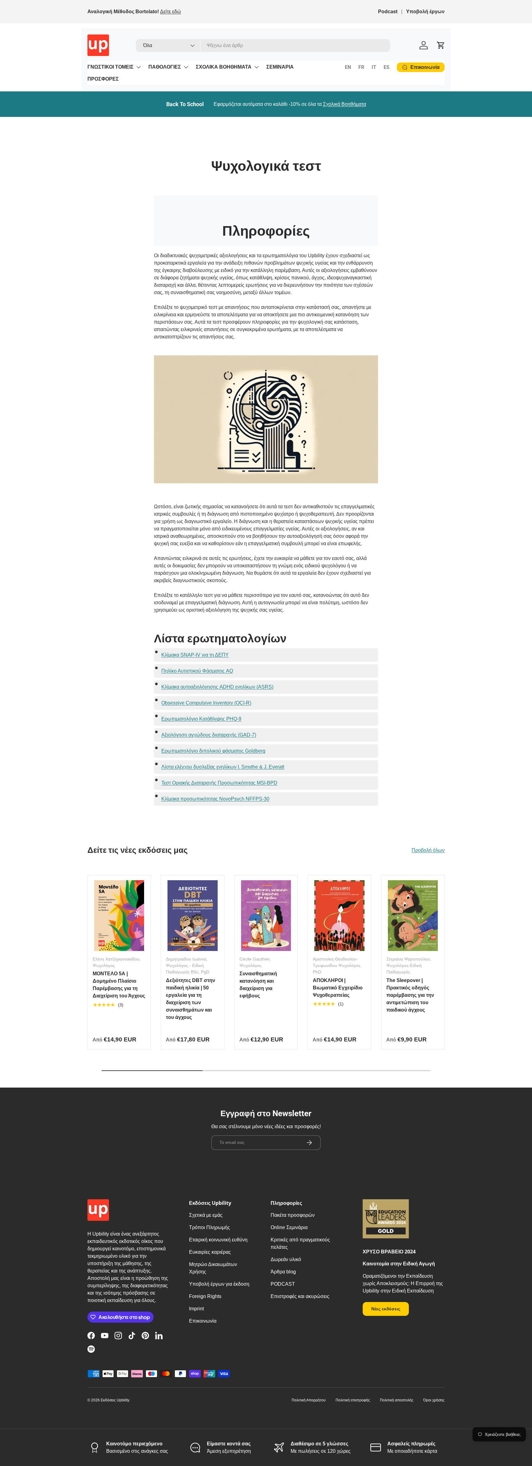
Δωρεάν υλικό (286, 1259)
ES (386, 67)
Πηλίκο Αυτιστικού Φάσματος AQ (197, 670)
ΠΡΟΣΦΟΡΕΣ (103, 79)
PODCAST (283, 1284)
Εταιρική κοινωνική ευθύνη (218, 1239)
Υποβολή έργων (425, 11)
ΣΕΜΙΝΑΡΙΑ (280, 67)
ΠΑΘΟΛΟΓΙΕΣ (164, 67)
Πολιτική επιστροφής (353, 1400)
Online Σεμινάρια (289, 1227)
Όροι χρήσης (434, 1400)
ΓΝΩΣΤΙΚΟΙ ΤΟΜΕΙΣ (110, 67)
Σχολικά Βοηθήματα (344, 104)
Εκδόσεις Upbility (115, 1400)
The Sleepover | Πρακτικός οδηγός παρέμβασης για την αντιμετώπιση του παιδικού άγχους (410, 995)
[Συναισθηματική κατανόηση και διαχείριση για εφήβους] (266, 915)
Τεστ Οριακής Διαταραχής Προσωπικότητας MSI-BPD (219, 782)
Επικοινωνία (202, 1321)
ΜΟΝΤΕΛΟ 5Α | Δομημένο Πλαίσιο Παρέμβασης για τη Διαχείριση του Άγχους (119, 984)
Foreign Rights (205, 1296)
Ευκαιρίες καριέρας (210, 1252)
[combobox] (263, 45)
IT (374, 67)
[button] (441, 45)
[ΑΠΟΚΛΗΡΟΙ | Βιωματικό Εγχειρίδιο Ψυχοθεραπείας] (339, 915)
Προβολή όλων (428, 850)
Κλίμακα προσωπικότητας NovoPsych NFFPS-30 (215, 798)
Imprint (196, 1308)
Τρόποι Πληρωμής (209, 1227)
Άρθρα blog (283, 1271)
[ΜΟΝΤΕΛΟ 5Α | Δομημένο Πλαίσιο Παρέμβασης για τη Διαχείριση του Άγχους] (119, 915)
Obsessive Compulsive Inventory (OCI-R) (206, 702)
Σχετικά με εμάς (206, 1215)
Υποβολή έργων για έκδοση (219, 1284)
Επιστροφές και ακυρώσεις (300, 1296)
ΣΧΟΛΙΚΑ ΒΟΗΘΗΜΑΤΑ (224, 67)
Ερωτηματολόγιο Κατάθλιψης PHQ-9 (201, 718)
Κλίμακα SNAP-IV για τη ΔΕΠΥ (195, 654)
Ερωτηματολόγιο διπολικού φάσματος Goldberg (213, 750)
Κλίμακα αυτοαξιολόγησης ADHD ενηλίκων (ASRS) (217, 686)
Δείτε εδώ (170, 11)
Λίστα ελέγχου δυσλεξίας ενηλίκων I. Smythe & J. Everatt (222, 766)
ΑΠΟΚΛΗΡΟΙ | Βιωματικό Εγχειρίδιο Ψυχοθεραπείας (338, 988)
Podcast (387, 11)
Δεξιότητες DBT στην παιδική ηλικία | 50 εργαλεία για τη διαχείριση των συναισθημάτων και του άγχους (190, 999)
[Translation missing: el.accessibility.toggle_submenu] (138, 67)
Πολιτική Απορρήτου (309, 1400)
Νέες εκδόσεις (385, 1308)
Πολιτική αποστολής (396, 1400)
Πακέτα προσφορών (293, 1215)
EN (348, 67)
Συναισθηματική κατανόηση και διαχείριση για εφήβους (258, 984)
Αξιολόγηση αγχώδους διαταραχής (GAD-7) (208, 734)
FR (361, 67)
